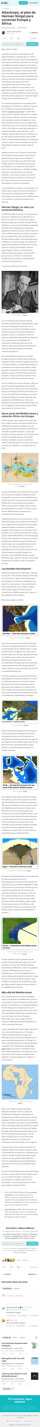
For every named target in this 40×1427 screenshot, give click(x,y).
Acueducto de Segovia (15, 111)
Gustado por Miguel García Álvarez (18, 1310)
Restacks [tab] (16, 1288)
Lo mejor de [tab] (7, 1337)
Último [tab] (15, 1337)
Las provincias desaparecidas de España (14, 1344)
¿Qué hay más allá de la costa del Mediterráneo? (14, 1375)
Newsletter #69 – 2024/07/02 (12, 1348)
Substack (11, 1425)
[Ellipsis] (37, 1307)
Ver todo (6, 1389)
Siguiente (31, 1274)
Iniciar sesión (33, 3)
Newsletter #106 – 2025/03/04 (13, 1379)
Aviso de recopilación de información (23, 1250)
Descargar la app (28, 1421)
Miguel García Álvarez (14, 31)
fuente (25, 315)
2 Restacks (25, 1260)
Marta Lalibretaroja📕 (14, 1307)
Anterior (8, 1274)
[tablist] (11, 1288)
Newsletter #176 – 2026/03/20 (13, 1364)
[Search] (36, 1337)
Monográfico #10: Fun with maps (13, 1359)
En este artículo (10, 1209)
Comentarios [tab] (7, 1288)
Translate (6, 8)
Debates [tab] (22, 1337)
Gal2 (7, 1320)
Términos (29, 1415)
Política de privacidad (19, 1252)
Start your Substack (14, 1421)
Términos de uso (23, 1248)
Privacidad (23, 1415)
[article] (20, 1348)
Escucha (35, 33)
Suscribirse (23, 3)
